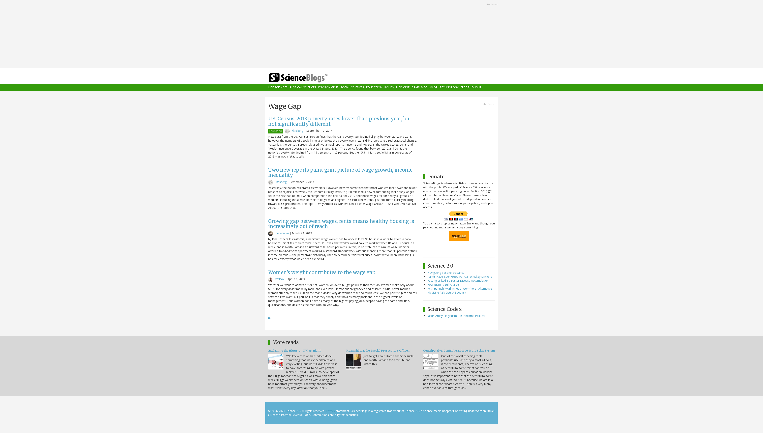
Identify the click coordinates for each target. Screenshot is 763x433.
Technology (449, 87)
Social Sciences (352, 87)
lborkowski (282, 233)
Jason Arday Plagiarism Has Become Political (456, 316)
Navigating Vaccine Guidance (445, 272)
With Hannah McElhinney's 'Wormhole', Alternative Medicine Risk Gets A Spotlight (459, 290)
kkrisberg (297, 130)
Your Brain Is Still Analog (443, 284)
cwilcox (279, 279)
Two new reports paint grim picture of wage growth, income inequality (340, 172)
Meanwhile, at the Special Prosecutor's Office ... (378, 350)
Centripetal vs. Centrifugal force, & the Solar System (459, 350)
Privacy (330, 411)
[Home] (306, 78)
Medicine (403, 87)
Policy (389, 87)
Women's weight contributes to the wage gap (322, 272)
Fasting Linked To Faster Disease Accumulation (458, 280)
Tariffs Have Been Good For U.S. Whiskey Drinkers (459, 276)
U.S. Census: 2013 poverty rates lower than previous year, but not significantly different (339, 121)
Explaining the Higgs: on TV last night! (294, 350)
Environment (328, 87)
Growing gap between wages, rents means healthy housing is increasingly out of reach (341, 223)
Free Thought (470, 87)
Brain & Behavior (425, 87)
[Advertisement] (381, 34)
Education (374, 87)
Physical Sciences (303, 87)
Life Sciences (278, 87)
